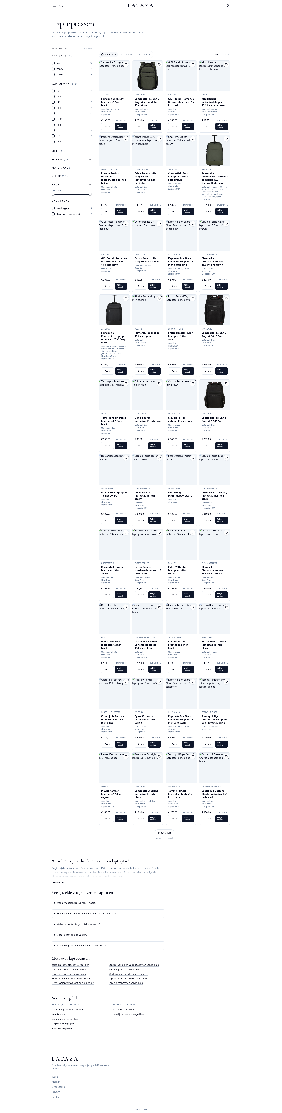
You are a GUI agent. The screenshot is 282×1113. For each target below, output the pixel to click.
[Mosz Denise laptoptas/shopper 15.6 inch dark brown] (214, 76)
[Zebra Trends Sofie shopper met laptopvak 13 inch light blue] (147, 150)
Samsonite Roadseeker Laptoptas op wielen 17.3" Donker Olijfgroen (215, 178)
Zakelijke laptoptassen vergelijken (70, 965)
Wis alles (88, 48)
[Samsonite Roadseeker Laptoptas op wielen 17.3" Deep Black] (114, 310)
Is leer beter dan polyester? (72, 934)
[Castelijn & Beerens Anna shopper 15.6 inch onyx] (114, 693)
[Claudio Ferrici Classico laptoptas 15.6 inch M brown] (214, 235)
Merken (56, 1081)
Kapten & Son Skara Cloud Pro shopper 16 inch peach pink (180, 261)
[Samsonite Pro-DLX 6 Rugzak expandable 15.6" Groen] (147, 76)
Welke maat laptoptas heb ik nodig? (76, 902)
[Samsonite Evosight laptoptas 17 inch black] (114, 76)
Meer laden (164, 832)
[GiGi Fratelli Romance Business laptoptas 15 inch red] (181, 76)
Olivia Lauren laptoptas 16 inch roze (148, 419)
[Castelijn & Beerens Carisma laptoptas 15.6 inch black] (147, 618)
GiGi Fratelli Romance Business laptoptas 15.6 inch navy (114, 261)
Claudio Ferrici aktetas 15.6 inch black (178, 645)
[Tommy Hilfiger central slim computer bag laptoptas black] (214, 693)
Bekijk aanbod (120, 126)
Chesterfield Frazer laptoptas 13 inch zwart (112, 570)
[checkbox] (53, 63)
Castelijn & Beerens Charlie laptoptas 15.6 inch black (214, 794)
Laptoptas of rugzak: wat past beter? (129, 978)
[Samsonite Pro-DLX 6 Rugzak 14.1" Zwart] (214, 310)
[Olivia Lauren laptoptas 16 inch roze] (147, 395)
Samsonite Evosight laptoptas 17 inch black (112, 102)
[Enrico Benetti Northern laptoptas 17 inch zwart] (147, 544)
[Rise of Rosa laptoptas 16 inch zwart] (114, 469)
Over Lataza (58, 1087)
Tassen (55, 1076)
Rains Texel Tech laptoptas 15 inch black (111, 645)
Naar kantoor (58, 1014)
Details (107, 126)
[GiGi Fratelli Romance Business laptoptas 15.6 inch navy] (114, 235)
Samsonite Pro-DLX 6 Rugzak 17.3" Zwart (214, 419)
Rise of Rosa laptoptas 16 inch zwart (114, 494)
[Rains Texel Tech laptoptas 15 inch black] (114, 618)
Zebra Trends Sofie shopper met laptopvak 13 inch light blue (145, 178)
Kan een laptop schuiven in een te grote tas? (81, 945)
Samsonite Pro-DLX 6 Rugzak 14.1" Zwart (214, 334)
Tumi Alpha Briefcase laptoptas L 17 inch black (113, 421)
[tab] (108, 54)
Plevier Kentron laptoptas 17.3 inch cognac (112, 794)
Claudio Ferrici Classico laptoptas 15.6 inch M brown (212, 261)
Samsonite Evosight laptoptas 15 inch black (146, 794)
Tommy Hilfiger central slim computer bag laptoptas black (215, 719)
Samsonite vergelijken (124, 1009)
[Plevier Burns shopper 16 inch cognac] (147, 310)
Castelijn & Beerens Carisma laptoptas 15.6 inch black (146, 645)
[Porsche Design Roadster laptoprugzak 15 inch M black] (114, 150)
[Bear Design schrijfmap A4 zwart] (181, 469)
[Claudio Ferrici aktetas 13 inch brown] (181, 395)
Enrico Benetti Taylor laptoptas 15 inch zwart (180, 336)
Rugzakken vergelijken (63, 1023)
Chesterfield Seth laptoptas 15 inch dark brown (178, 176)
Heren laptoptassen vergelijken (126, 969)
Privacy (56, 1091)
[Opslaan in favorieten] (126, 64)
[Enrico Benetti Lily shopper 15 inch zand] (147, 235)
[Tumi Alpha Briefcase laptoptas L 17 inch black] (114, 395)
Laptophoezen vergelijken (65, 1018)
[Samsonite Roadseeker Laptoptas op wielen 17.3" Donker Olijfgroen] (214, 150)
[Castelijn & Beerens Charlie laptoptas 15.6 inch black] (214, 768)
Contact (56, 1097)
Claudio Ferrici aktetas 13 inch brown (181, 419)
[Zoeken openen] (61, 5)
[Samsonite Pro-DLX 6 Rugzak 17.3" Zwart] (214, 395)
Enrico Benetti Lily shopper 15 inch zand (147, 260)
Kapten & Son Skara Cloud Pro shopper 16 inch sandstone (180, 719)
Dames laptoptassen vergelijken (69, 969)
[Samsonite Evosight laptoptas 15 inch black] (147, 768)
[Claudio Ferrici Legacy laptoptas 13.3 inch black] (214, 469)
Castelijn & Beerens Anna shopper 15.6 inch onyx (112, 719)
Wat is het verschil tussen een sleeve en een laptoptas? (87, 913)
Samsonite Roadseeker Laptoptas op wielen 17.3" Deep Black (114, 337)
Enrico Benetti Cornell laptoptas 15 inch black (214, 645)
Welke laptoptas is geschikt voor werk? (78, 924)
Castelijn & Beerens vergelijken (128, 1014)
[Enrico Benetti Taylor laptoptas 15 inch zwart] (181, 310)
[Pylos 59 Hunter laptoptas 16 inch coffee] (181, 544)
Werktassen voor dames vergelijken (128, 974)
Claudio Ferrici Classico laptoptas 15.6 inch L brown (212, 570)
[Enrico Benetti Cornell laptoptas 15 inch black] (214, 618)
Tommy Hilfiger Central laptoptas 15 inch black (180, 794)
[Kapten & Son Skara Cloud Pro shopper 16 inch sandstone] (181, 693)
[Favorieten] (227, 5)
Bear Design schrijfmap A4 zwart (180, 494)
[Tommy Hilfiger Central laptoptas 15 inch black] (181, 768)
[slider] (53, 194)
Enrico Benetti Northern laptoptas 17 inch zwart (148, 570)
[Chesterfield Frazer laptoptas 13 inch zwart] (114, 544)
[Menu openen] (55, 5)
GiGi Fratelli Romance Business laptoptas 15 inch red (181, 102)
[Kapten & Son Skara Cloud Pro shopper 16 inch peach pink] (181, 235)
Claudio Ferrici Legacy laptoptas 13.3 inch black (214, 495)
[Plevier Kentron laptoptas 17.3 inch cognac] (114, 768)
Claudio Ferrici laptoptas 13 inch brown (145, 495)
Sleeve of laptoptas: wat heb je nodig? (73, 983)
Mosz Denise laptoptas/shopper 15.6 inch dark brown (214, 102)
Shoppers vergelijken (62, 1028)
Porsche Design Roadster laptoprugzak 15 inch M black (113, 178)
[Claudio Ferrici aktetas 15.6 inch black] (181, 618)
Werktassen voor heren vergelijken (71, 978)
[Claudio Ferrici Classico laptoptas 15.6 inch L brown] (214, 544)
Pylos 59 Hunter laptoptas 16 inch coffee (178, 570)
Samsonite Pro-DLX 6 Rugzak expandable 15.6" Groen (147, 102)
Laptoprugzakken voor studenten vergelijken (134, 965)
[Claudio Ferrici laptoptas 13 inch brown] (147, 469)
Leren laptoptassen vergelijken (69, 974)
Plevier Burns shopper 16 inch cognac (147, 334)
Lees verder (58, 882)
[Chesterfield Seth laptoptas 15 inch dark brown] (181, 150)
